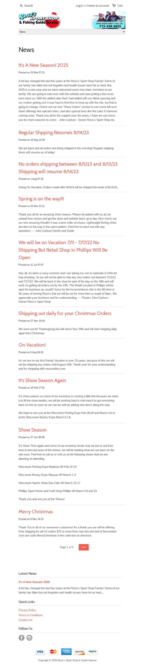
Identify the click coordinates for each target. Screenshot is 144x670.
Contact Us (25, 620)
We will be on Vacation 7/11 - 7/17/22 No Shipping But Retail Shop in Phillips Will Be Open (63, 249)
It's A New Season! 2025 (43, 65)
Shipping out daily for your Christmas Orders (65, 313)
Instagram (29, 638)
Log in (79, 5)
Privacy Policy (27, 610)
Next (83, 547)
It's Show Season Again (42, 380)
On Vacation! (32, 345)
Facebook (22, 638)
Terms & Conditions (31, 615)
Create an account (98, 5)
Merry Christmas (36, 512)
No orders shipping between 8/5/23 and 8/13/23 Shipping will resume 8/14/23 (68, 167)
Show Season (32, 430)
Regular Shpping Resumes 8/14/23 (54, 132)
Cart (120, 5)
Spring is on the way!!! (41, 199)
